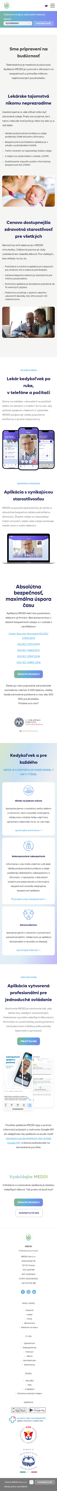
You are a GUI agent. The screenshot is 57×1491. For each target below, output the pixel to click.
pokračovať (43, 23)
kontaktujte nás (29, 1213)
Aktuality (29, 1380)
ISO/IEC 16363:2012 (28, 650)
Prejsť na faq (28, 1041)
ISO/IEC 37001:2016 (28, 656)
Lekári (29, 1314)
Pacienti (29, 1310)
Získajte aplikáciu (28, 674)
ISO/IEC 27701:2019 (28, 644)
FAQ (29, 1385)
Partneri (29, 1352)
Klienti (30, 1356)
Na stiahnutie (29, 1360)
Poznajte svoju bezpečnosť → (28, 899)
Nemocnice (29, 1323)
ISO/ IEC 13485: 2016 (29, 662)
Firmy (29, 1319)
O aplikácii (29, 1389)
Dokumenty (29, 1364)
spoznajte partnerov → (28, 830)
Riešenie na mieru (29, 1327)
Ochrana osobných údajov (29, 1393)
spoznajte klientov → (28, 950)
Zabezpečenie (29, 1347)
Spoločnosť (29, 1343)
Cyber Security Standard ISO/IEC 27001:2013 (28, 636)
